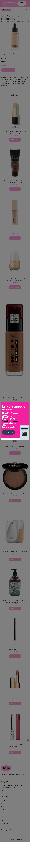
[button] (8, 432)
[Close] (2, 403)
